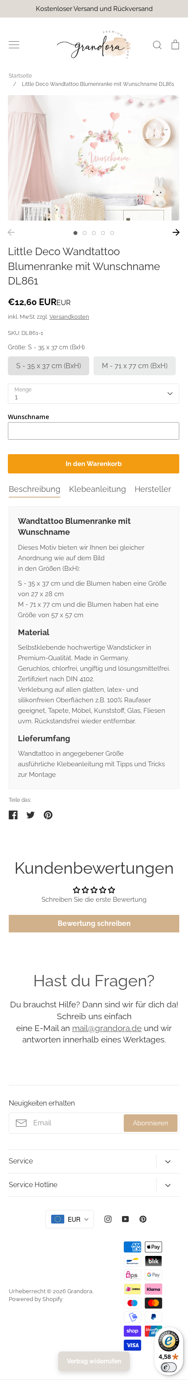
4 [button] (103, 233)
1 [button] (75, 233)
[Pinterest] (143, 1219)
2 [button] (85, 233)
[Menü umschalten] (14, 45)
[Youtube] (125, 1219)
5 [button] (112, 233)
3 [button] (94, 233)
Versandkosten (69, 316)
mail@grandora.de (107, 1028)
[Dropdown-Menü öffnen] (167, 1161)
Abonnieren (150, 1123)
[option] (93, 158)
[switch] (169, 1367)
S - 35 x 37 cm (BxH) (48, 366)
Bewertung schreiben (94, 923)
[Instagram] (108, 1219)
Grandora (79, 1291)
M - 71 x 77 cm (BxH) (134, 366)
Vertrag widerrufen (94, 1361)
